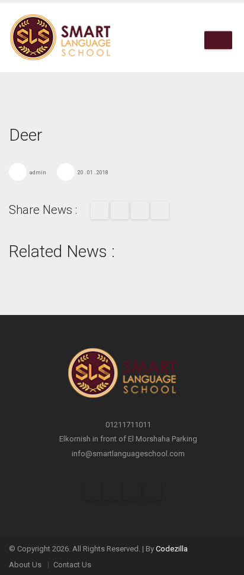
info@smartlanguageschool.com (128, 453)
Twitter (120, 210)
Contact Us (72, 564)
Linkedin (152, 492)
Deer (26, 135)
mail (140, 210)
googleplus (160, 210)
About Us (25, 564)
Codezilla (172, 548)
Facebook (99, 210)
